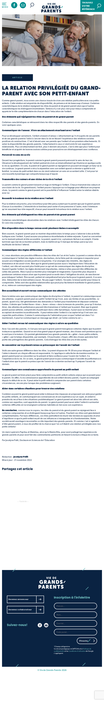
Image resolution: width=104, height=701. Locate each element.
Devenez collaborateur (20, 609)
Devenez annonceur (18, 599)
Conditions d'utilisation (77, 651)
